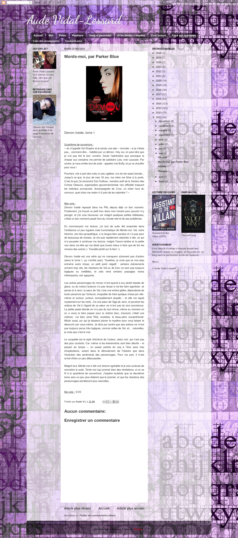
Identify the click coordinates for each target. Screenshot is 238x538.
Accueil (38, 35)
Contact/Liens (73, 40)
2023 (159, 67)
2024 (159, 62)
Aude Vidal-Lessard (74, 20)
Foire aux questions (184, 35)
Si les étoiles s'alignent (131, 35)
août (161, 139)
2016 (159, 99)
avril (161, 177)
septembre (165, 135)
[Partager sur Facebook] (114, 401)
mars (162, 181)
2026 (159, 53)
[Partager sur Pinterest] (117, 401)
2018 (159, 90)
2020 (159, 80)
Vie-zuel (162, 157)
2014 (159, 108)
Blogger (138, 529)
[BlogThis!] (107, 401)
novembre (165, 126)
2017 (159, 94)
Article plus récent (77, 508)
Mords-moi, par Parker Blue (173, 162)
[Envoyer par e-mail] (104, 401)
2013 (159, 112)
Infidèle (162, 166)
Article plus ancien (130, 508)
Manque (162, 171)
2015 (159, 103)
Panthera (77, 35)
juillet (162, 144)
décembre (165, 121)
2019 (159, 85)
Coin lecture (158, 35)
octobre (163, 130)
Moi (51, 35)
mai (161, 153)
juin (161, 148)
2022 (159, 71)
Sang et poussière (100, 35)
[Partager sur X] (111, 401)
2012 (159, 117)
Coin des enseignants (46, 40)
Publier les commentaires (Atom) (98, 515)
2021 (159, 76)
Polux (62, 35)
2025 (159, 57)
